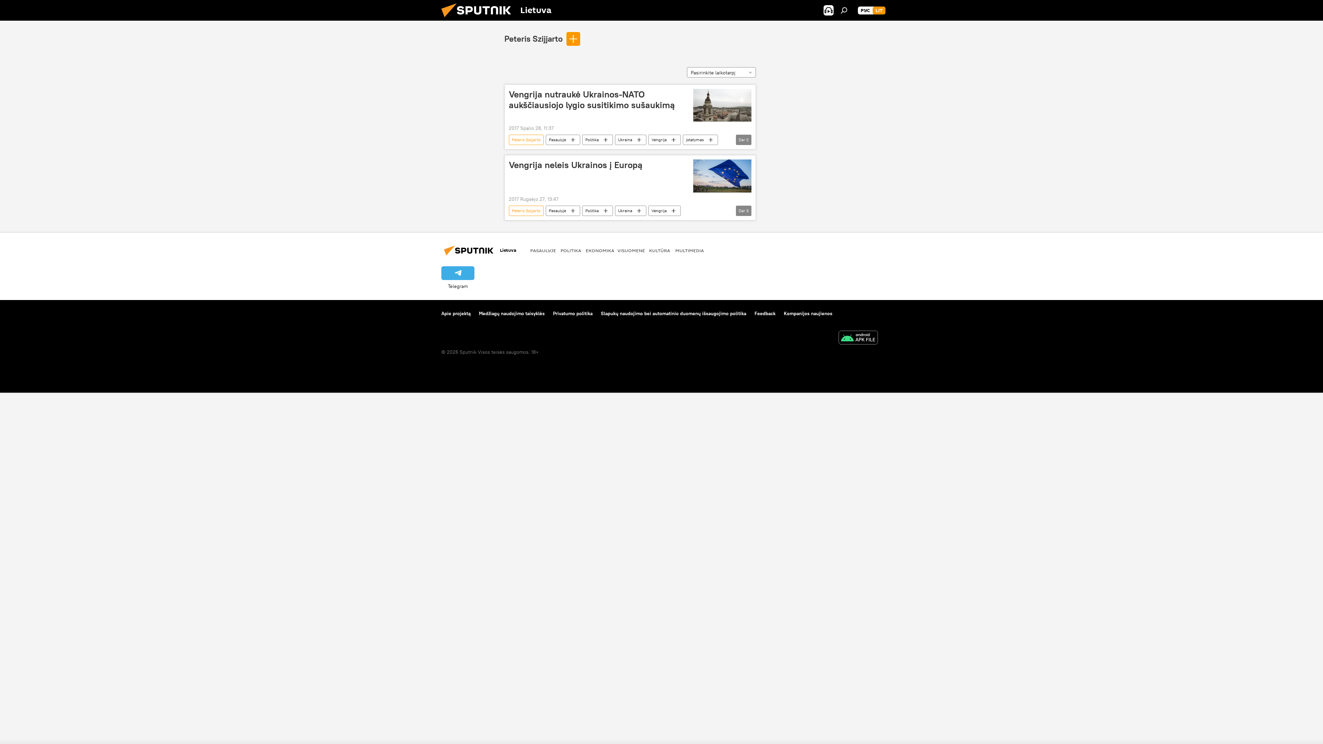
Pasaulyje (557, 139)
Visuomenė (631, 250)
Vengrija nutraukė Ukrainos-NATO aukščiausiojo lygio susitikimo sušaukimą (592, 100)
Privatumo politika (573, 313)
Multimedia (689, 250)
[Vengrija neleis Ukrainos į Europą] (722, 175)
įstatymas (695, 139)
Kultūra (659, 250)
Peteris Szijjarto (533, 38)
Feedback (765, 313)
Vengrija (659, 139)
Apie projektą (456, 313)
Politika (592, 139)
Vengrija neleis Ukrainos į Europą (576, 164)
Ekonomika (600, 250)
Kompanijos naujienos (808, 313)
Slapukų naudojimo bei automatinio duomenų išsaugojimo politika (673, 313)
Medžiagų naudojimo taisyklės (512, 313)
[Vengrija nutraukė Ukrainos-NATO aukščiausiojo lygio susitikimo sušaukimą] (722, 105)
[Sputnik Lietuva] (479, 19)
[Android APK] (858, 338)
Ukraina (625, 139)
